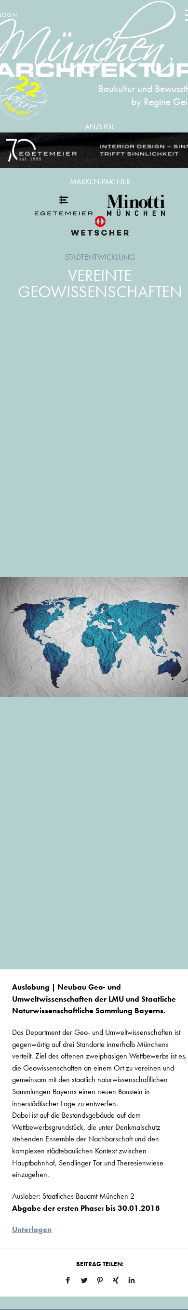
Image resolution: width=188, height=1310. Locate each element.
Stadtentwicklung (100, 257)
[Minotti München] (136, 205)
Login (8, 15)
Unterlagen (32, 1229)
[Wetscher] (100, 225)
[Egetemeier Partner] (64, 205)
